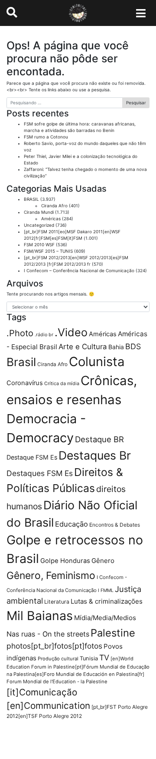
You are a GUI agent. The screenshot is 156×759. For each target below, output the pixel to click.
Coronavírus (24, 383)
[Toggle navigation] (141, 13)
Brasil (21, 362)
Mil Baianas (39, 615)
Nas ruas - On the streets (47, 634)
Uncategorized (39, 225)
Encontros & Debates (114, 524)
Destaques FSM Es (39, 473)
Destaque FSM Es (31, 457)
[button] (11, 12)
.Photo (19, 333)
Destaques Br (94, 455)
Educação (71, 524)
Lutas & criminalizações (107, 601)
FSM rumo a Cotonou (46, 136)
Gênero (102, 560)
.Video (71, 332)
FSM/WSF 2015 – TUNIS (48, 251)
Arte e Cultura (82, 346)
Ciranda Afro (54, 205)
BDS (133, 346)
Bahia (116, 347)
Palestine (113, 633)
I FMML (106, 590)
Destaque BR (99, 439)
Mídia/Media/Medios (105, 618)
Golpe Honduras (65, 561)
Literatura (56, 601)
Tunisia (89, 658)
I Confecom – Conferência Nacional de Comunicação (79, 270)
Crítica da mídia (61, 383)
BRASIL (31, 199)
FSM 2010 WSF (39, 244)
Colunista (96, 361)
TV (104, 657)
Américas (51, 218)
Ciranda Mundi (39, 212)
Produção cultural (58, 659)
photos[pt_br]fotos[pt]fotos (54, 645)
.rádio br (44, 335)
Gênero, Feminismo (50, 575)
